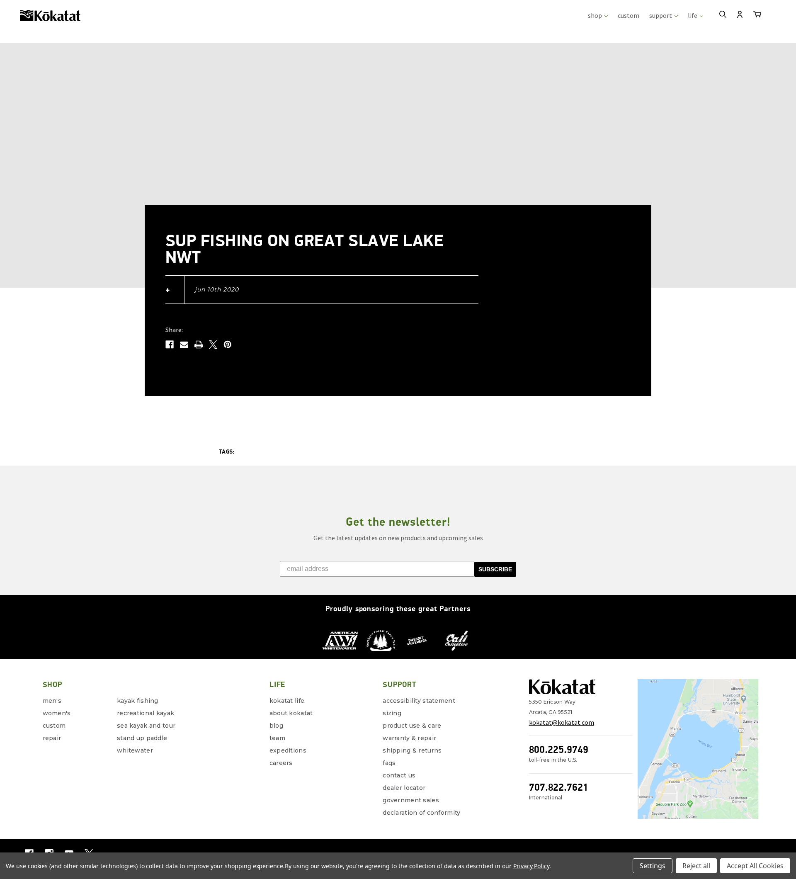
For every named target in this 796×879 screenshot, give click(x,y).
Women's (57, 713)
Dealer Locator (404, 788)
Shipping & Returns (412, 750)
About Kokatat (291, 713)
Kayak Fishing (137, 700)
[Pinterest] (227, 344)
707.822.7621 (558, 787)
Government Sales (411, 800)
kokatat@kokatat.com (561, 722)
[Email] (184, 344)
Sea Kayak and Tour (146, 725)
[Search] (722, 15)
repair (52, 738)
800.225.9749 (558, 749)
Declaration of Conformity (421, 812)
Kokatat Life (286, 700)
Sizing (392, 713)
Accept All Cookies (755, 865)
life (693, 15)
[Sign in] (739, 15)
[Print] (198, 344)
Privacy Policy (531, 866)
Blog (276, 725)
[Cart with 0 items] (757, 15)
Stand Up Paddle (142, 738)
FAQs (389, 763)
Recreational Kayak (145, 713)
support (661, 15)
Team (277, 738)
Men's (52, 700)
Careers (281, 763)
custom (628, 15)
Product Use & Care (412, 725)
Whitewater (135, 750)
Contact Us (399, 775)
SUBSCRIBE (495, 569)
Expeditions (287, 750)
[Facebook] (169, 344)
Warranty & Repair (409, 738)
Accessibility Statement (419, 700)
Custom (54, 725)
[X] (213, 344)
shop (595, 15)
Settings (652, 865)
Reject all (696, 865)
